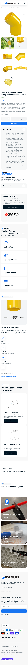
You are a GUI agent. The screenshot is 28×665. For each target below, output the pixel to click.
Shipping (3, 100)
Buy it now (13, 123)
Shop (6, 7)
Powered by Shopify (14, 647)
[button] (3, 3)
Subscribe (13, 611)
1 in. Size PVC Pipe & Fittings (15, 7)
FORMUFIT (7, 647)
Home (2, 7)
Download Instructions (10, 422)
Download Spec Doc (10, 453)
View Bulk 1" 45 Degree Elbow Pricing (12, 210)
